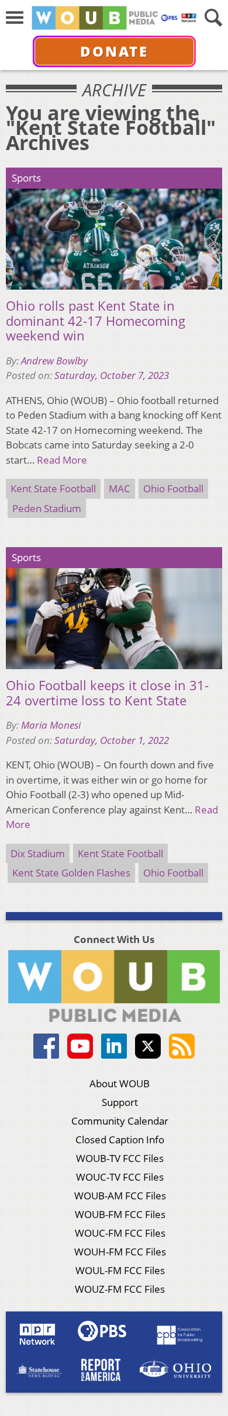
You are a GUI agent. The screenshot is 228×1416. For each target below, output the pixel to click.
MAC (119, 488)
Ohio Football (173, 488)
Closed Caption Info (119, 1139)
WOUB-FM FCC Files (120, 1214)
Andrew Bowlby (54, 360)
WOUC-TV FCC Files (120, 1177)
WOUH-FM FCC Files (120, 1251)
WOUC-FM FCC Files (120, 1233)
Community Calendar (119, 1121)
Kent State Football (53, 488)
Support (120, 1102)
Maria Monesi (51, 725)
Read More (62, 460)
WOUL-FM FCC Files (120, 1270)
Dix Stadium (38, 853)
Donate (114, 51)
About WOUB (119, 1083)
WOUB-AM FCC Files (120, 1195)
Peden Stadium (46, 508)
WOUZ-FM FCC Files (120, 1289)
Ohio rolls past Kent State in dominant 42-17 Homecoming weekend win (95, 320)
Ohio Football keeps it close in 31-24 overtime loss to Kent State (107, 693)
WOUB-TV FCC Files (120, 1158)
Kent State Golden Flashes (71, 872)
